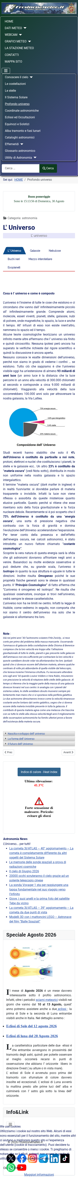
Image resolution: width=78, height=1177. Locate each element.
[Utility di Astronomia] (34, 157)
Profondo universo (17, 104)
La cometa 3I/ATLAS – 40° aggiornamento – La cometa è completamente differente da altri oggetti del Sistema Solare (41, 853)
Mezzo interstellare (40, 259)
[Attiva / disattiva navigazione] (6, 71)
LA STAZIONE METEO (19, 48)
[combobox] (21, 168)
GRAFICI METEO (16, 41)
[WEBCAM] (19, 35)
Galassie (35, 250)
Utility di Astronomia (18, 157)
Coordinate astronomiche (22, 110)
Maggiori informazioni (39, 1174)
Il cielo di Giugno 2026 (24, 871)
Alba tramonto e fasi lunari (23, 131)
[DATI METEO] (24, 28)
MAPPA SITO (13, 61)
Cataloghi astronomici (19, 137)
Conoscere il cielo (16, 77)
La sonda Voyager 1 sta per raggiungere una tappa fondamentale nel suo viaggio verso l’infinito (38, 889)
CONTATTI (12, 55)
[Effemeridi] (21, 144)
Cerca (50, 168)
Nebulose (55, 250)
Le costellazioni (15, 84)
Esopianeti (14, 267)
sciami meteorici (47, 1000)
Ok (5, 1168)
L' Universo (14, 250)
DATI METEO (13, 28)
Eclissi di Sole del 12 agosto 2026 (31, 1026)
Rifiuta (18, 1168)
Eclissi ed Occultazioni (20, 117)
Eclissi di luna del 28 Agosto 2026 (32, 1036)
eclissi (62, 1009)
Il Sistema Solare (16, 97)
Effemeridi (12, 144)
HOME (9, 21)
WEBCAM (11, 35)
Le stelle (10, 90)
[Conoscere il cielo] (30, 77)
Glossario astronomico (20, 151)
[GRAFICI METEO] (29, 41)
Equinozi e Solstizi (17, 124)
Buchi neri (14, 259)
